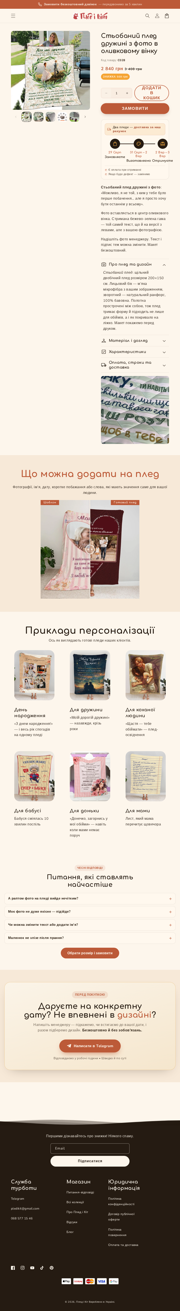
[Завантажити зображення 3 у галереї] (50, 117)
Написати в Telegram (93, 1045)
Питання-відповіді (80, 1192)
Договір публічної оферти (121, 1217)
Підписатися (90, 1161)
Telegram (17, 1199)
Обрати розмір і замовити (90, 953)
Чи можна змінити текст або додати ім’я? (43, 924)
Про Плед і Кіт (77, 1212)
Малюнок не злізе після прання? (36, 938)
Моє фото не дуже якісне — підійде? (39, 911)
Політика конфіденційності (121, 1201)
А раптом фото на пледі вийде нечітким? (43, 898)
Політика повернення (117, 1232)
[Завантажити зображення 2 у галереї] (38, 117)
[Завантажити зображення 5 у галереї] (74, 117)
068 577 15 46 (21, 1218)
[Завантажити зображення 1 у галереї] (26, 117)
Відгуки (72, 1222)
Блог (70, 1232)
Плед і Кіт (82, 1302)
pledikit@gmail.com (25, 1208)
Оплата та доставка (123, 1245)
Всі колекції (75, 1202)
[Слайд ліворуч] (16, 117)
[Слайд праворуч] (85, 117)
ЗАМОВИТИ (135, 109)
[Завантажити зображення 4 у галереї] (62, 117)
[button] (13, 16)
